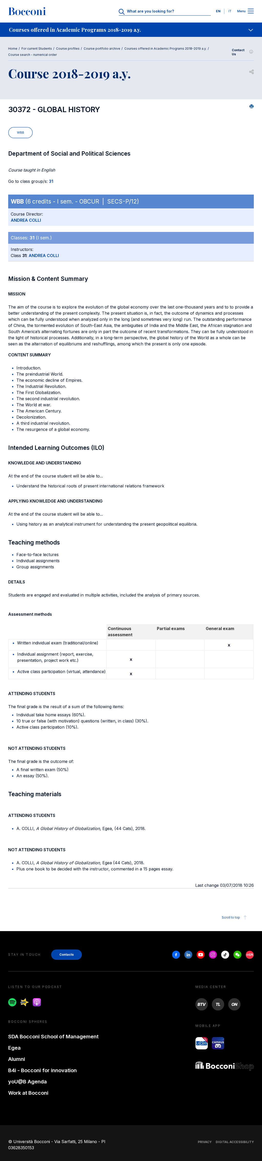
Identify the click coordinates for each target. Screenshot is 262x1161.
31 (51, 181)
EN (218, 11)
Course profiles (68, 48)
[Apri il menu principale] (251, 11)
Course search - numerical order (32, 55)
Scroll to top (231, 917)
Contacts (66, 954)
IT (230, 11)
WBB (20, 132)
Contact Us (238, 52)
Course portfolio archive (102, 48)
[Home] (27, 11)
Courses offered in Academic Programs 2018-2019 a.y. (165, 48)
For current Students (36, 48)
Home (12, 48)
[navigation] (131, 30)
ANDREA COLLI (26, 220)
